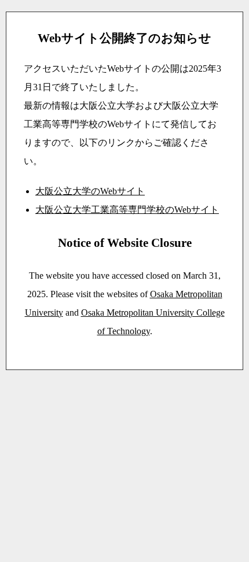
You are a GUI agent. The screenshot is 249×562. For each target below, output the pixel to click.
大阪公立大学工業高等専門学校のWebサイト (127, 210)
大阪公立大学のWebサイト (90, 191)
